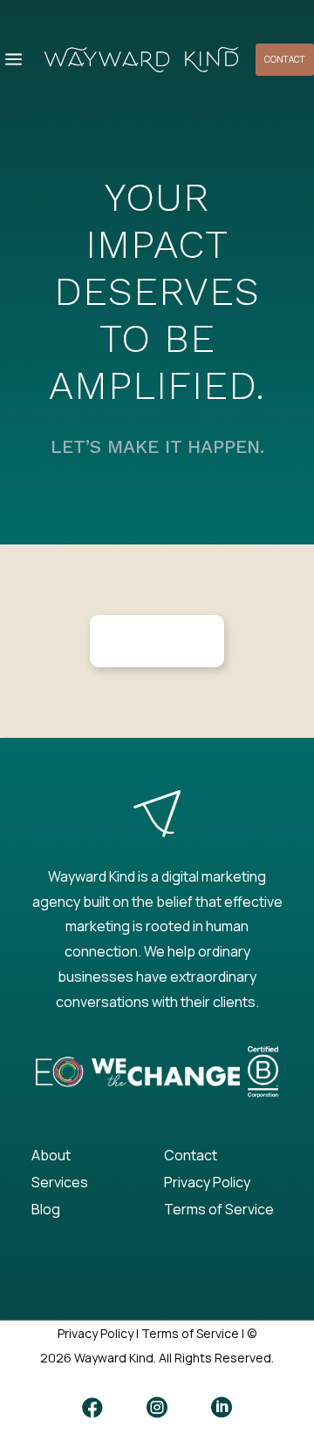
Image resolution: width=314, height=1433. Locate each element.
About (51, 1155)
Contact (190, 1155)
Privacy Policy (207, 1182)
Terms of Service (219, 1209)
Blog (45, 1209)
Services (59, 1182)
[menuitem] (13, 60)
